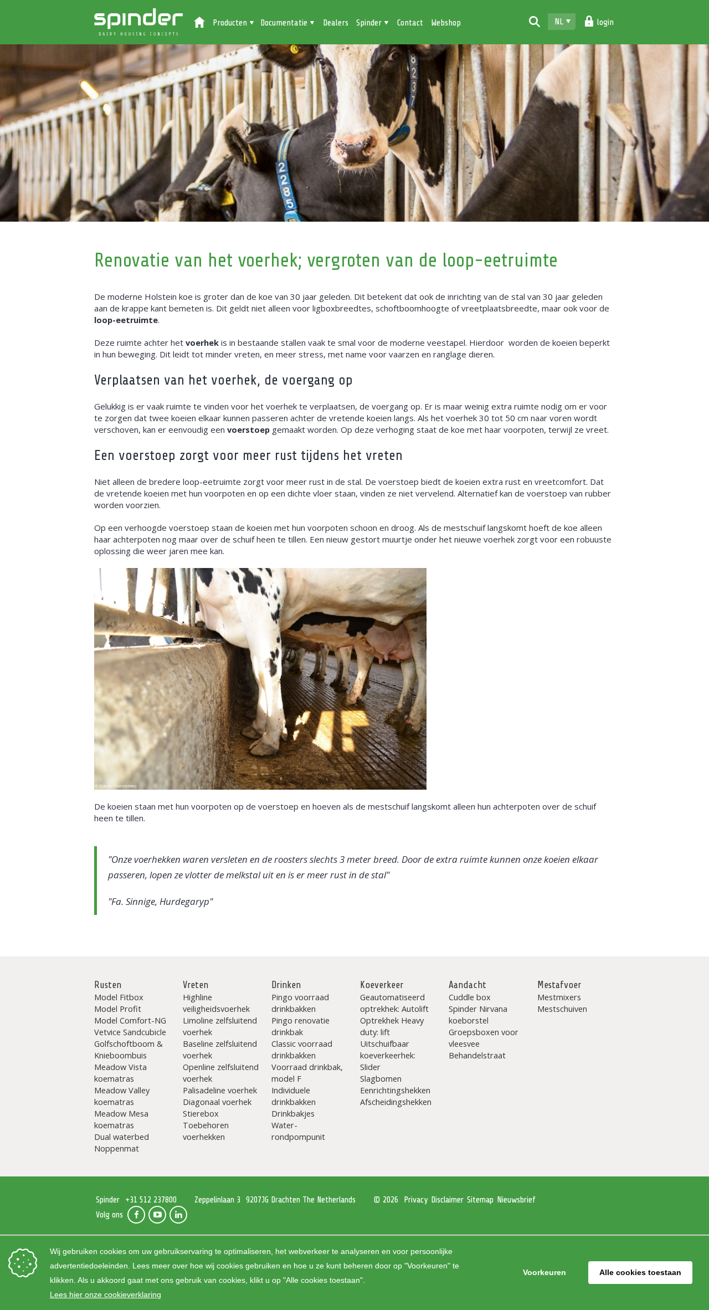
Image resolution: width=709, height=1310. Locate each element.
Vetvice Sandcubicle (130, 1031)
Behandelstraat (477, 1055)
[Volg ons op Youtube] (157, 1215)
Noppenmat (116, 1148)
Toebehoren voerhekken (206, 1130)
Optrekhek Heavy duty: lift (392, 1026)
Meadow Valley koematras (122, 1095)
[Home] (199, 23)
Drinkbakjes (293, 1113)
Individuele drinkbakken (293, 1095)
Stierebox (201, 1113)
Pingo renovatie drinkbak (300, 1026)
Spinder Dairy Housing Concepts (138, 22)
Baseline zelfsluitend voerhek (220, 1049)
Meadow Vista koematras (120, 1072)
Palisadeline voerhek (220, 1090)
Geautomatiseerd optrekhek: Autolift (394, 1002)
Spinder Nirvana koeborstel (478, 1014)
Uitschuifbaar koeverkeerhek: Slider (387, 1055)
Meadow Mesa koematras (121, 1119)
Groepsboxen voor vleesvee (483, 1037)
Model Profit (117, 1008)
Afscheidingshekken (395, 1101)
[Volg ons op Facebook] (136, 1215)
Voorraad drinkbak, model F (307, 1072)
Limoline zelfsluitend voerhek (220, 1026)
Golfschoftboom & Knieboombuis (128, 1049)
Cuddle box (470, 996)
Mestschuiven (562, 1008)
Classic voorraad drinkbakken (301, 1049)
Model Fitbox (118, 996)
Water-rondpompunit (298, 1130)
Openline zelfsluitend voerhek (221, 1072)
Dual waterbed (121, 1136)
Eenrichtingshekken (395, 1090)
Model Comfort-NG (130, 1020)
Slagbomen (381, 1078)
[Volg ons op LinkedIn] (178, 1215)
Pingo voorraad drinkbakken (300, 1002)
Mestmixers (559, 996)
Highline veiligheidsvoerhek (216, 1002)
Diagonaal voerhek (217, 1101)
